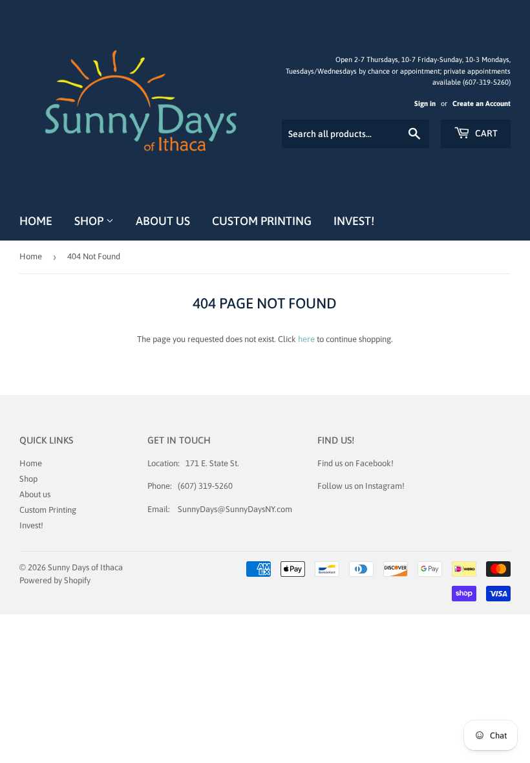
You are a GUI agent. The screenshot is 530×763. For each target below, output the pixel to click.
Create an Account (481, 103)
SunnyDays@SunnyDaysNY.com (235, 509)
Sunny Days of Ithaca (85, 567)
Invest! (354, 221)
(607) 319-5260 (205, 486)
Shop (90, 221)
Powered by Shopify (54, 580)
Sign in (425, 103)
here (306, 339)
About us (163, 221)
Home (35, 221)
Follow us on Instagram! (361, 486)
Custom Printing (262, 221)
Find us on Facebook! (355, 463)
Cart (485, 133)
